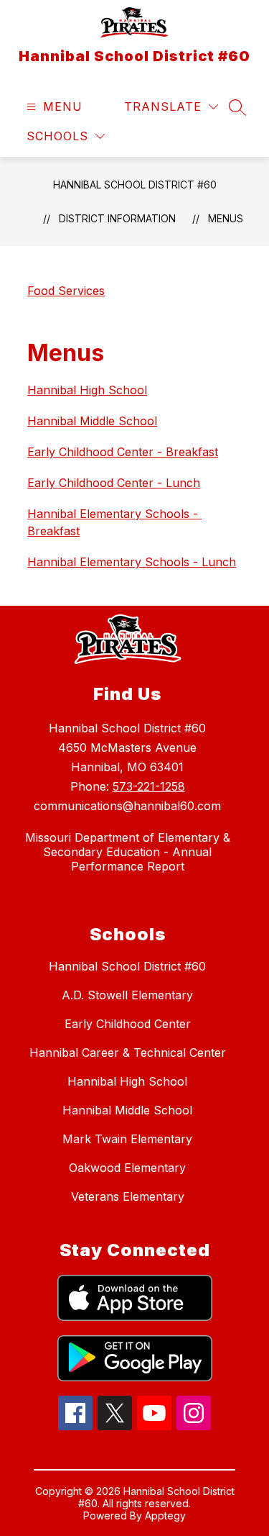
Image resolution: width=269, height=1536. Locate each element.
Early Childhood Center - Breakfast (122, 452)
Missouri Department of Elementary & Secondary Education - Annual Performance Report (127, 851)
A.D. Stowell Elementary (127, 995)
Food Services (66, 290)
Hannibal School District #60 (135, 184)
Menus (225, 218)
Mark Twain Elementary (127, 1139)
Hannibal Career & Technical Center (127, 1052)
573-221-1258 (149, 786)
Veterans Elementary (127, 1196)
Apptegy (165, 1515)
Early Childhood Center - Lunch (113, 483)
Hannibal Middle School (92, 421)
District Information (117, 218)
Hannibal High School (87, 390)
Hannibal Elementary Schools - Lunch (131, 562)
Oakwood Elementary (127, 1167)
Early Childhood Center (128, 1024)
